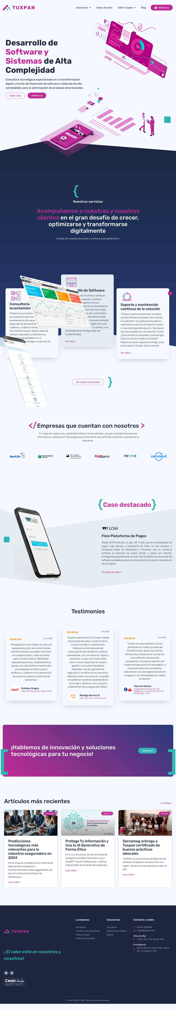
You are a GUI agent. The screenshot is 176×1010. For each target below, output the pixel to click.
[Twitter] (12, 973)
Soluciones (82, 7)
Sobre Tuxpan (125, 7)
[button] (6, 456)
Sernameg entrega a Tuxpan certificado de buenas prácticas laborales (141, 847)
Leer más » (14, 882)
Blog (143, 7)
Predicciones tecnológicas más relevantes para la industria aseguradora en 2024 (30, 849)
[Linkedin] (6, 973)
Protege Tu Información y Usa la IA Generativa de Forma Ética (86, 845)
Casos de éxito (104, 7)
